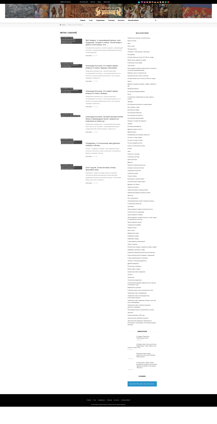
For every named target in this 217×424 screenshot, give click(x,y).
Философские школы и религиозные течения (68, 142)
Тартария (130, 101)
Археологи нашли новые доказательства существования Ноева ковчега (145, 355)
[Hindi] (163, 2)
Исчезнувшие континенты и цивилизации (140, 104)
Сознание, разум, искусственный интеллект (140, 290)
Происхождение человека (135, 214)
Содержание (100, 20)
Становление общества (134, 203)
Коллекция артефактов (134, 126)
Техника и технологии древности (137, 260)
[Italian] (160, 2)
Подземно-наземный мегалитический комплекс (141, 252)
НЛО (129, 43)
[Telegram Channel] (139, 2)
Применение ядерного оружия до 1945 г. (139, 192)
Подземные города (133, 238)
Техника (130, 274)
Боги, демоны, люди (67, 37)
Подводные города (133, 236)
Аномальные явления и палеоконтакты (139, 38)
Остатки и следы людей (135, 137)
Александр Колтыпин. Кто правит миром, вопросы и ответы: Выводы (102, 92)
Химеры (130, 123)
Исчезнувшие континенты (135, 115)
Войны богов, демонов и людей (70, 116)
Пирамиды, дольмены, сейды (136, 249)
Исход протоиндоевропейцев (136, 91)
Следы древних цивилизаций (136, 241)
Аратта (130, 81)
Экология (130, 312)
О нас (91, 20)
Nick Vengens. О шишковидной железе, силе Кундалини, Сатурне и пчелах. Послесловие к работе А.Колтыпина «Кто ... (104, 42)
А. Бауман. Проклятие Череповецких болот (142, 337)
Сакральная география (134, 225)
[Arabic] (166, 2)
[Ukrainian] (155, 2)
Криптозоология (132, 159)
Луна (129, 151)
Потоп (129, 94)
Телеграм (111, 20)
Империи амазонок (133, 88)
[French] (150, 2)
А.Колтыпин (89, 55)
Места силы (131, 230)
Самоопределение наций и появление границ (141, 201)
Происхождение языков (134, 222)
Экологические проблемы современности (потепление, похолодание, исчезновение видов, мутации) (142, 322)
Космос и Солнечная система (136, 145)
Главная (82, 20)
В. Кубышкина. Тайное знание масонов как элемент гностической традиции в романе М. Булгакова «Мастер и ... (146, 365)
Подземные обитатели (134, 170)
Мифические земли (133, 233)
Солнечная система (133, 157)
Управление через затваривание (137, 293)
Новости (92, 2)
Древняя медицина (133, 263)
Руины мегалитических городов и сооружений (141, 255)
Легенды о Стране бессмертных (137, 121)
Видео (99, 2)
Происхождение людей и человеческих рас (140, 209)
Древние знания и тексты (135, 129)
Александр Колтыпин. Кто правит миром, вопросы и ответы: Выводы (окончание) (102, 66)
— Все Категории (83, 2)
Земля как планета (133, 187)
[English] (145, 2)
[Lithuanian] (152, 2)
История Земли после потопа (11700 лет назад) (69, 65)
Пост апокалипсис (133, 198)
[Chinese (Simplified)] (168, 2)
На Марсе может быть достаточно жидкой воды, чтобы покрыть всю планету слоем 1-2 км (142, 345)
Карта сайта (107, 2)
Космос (130, 148)
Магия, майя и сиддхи (134, 269)
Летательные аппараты (134, 266)
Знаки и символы (133, 244)
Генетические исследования (136, 212)
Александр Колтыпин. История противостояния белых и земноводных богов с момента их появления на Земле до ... (104, 118)
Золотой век (131, 65)
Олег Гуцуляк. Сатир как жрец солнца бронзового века (100, 168)
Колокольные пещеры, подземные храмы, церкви (142, 247)
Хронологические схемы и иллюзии (138, 75)
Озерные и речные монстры (136, 168)
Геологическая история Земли (136, 181)
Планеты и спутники (133, 154)
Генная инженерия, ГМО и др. (136, 315)
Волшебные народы (133, 110)
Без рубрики (131, 54)
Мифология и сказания (134, 287)
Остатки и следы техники (135, 140)
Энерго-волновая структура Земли (138, 190)
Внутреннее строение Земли (136, 179)
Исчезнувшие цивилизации (136, 118)
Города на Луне (132, 227)
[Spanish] (147, 2)
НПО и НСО (131, 46)
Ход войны (131, 206)
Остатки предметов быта (135, 143)
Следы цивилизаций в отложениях (138, 258)
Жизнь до (130, 195)
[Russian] (142, 2)
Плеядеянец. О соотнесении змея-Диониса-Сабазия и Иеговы (103, 144)
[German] (158, 2)
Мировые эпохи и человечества (137, 73)
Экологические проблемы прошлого (138, 318)
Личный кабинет (133, 20)
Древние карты (132, 132)
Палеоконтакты (132, 49)
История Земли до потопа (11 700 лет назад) (141, 57)
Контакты (121, 20)
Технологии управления (134, 280)
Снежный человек (133, 173)
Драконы (130, 162)
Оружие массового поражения (136, 272)
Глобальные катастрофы (135, 62)
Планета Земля (132, 176)
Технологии (131, 277)
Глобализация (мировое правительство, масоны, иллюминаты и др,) (68, 41)
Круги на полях (132, 40)
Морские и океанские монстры (136, 165)
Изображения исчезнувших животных (139, 134)
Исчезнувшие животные (135, 112)
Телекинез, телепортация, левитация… (139, 51)
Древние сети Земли (134, 184)
